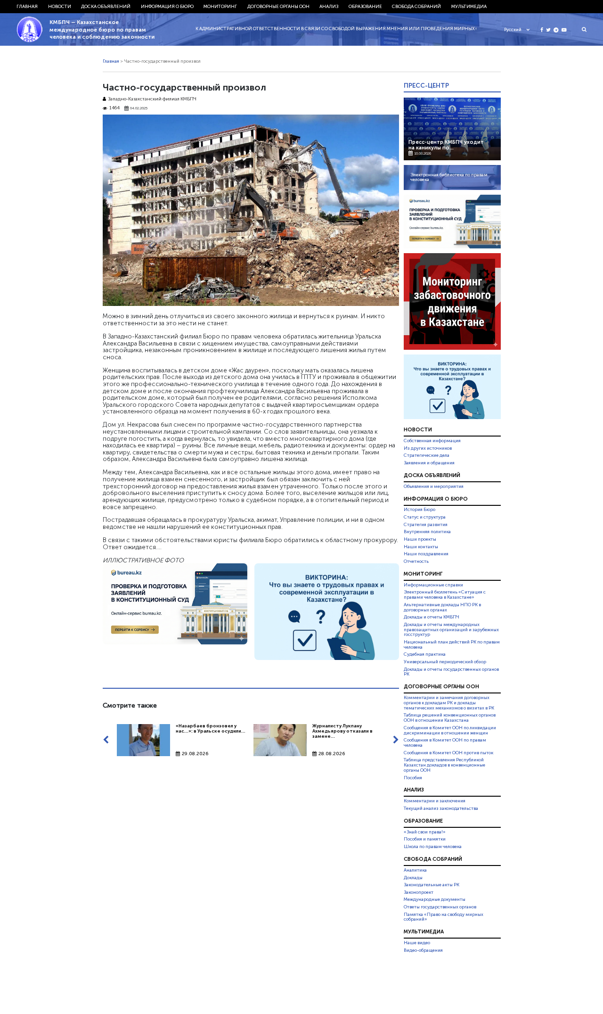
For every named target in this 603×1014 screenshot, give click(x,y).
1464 (114, 108)
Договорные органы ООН (278, 6)
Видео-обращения (423, 950)
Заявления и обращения (429, 463)
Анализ (328, 6)
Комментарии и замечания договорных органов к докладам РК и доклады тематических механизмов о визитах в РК (449, 703)
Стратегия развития (426, 525)
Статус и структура (425, 517)
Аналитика (415, 870)
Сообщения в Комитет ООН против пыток (448, 753)
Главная (27, 6)
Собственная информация (432, 441)
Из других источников (428, 448)
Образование (365, 6)
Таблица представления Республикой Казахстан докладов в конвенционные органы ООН (444, 765)
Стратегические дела (426, 455)
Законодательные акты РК (431, 885)
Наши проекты (420, 539)
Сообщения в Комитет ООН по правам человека (445, 742)
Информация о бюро (167, 6)
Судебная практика (425, 654)
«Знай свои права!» (425, 832)
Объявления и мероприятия (434, 486)
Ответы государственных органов (440, 907)
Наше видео (417, 943)
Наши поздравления (426, 554)
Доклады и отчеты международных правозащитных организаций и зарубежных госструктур (451, 630)
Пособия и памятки (425, 839)
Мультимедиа (469, 6)
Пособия (413, 778)
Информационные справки (433, 585)
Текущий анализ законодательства (441, 808)
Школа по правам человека (433, 846)
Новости (59, 6)
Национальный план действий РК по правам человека (452, 644)
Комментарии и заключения (434, 801)
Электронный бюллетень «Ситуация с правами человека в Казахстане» (445, 594)
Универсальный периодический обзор (445, 662)
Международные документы (434, 899)
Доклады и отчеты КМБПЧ (431, 617)
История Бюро (419, 510)
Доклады (413, 878)
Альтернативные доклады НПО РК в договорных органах (442, 607)
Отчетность (416, 561)
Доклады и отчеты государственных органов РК (451, 672)
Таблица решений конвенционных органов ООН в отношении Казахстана (450, 718)
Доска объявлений (105, 6)
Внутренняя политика (427, 532)
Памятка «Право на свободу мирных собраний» (443, 917)
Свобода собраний (416, 6)
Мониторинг (220, 6)
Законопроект (418, 892)
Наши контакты (421, 547)
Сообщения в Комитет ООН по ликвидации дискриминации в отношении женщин (450, 730)
